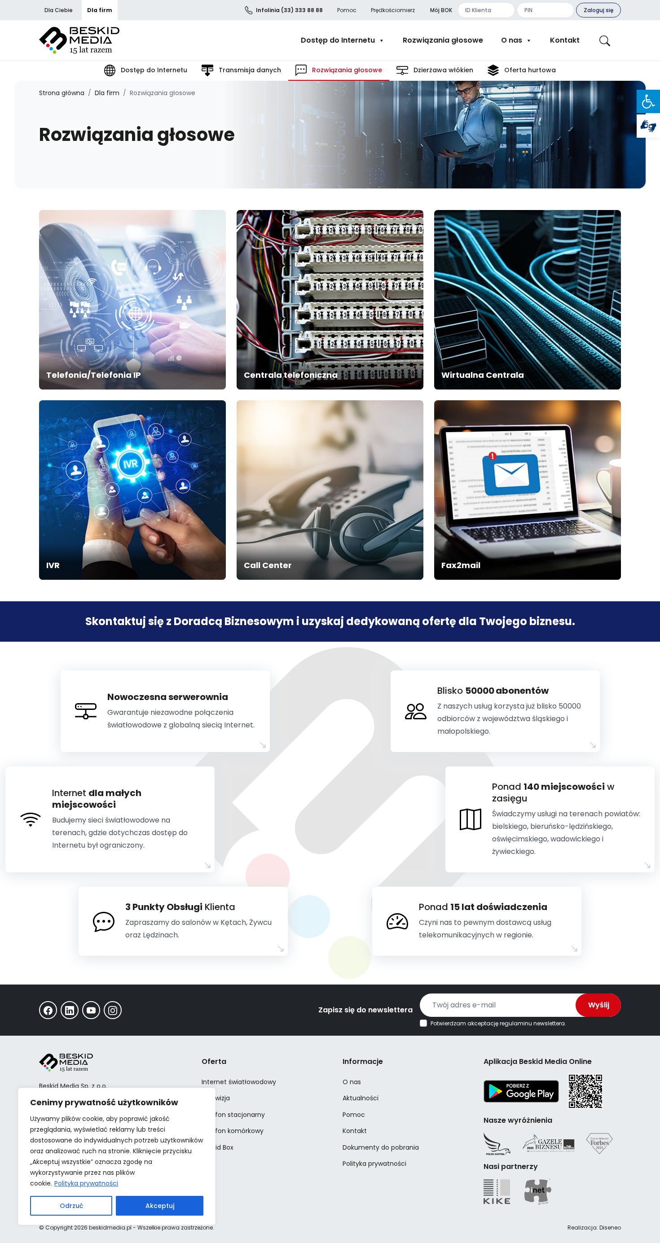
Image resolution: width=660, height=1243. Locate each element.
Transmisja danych (249, 70)
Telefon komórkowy (233, 1130)
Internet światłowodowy (239, 1081)
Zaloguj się (598, 10)
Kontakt (565, 40)
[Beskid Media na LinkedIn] (70, 1010)
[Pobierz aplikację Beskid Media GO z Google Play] (521, 1090)
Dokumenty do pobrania (381, 1147)
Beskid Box (217, 1147)
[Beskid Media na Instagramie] (113, 1010)
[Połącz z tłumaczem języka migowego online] (648, 126)
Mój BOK (441, 10)
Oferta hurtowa (529, 70)
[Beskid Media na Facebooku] (48, 1010)
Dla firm (99, 10)
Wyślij (598, 1005)
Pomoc (346, 10)
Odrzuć (71, 1205)
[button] (648, 101)
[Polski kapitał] (497, 1144)
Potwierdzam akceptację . (498, 1023)
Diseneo (610, 1227)
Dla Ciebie (58, 10)
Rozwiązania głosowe (443, 40)
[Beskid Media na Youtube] (91, 1010)
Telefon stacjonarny (233, 1114)
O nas (511, 40)
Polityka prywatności (86, 1183)
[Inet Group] (537, 1191)
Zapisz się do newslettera (365, 1010)
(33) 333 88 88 (289, 10)
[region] (117, 1156)
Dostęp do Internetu (338, 40)
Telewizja (216, 1098)
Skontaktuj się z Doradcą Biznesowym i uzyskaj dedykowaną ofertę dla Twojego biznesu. (330, 621)
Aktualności (360, 1098)
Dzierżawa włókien (442, 70)
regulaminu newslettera (532, 1023)
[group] (132, 300)
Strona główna (61, 92)
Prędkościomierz (393, 10)
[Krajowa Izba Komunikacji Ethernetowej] (497, 1191)
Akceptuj (159, 1205)
